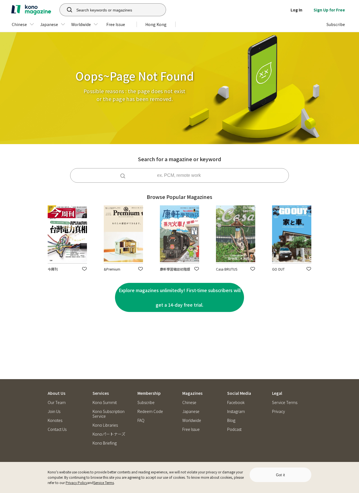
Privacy (278, 411)
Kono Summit (105, 402)
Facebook (236, 402)
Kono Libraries (105, 425)
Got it (280, 475)
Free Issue (191, 429)
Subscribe (146, 402)
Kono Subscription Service (109, 414)
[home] (31, 10)
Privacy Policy (76, 482)
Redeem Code (150, 411)
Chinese (189, 402)
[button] (84, 269)
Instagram (236, 411)
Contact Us (57, 429)
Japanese (190, 411)
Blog (231, 420)
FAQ (140, 420)
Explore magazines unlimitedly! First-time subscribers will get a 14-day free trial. (180, 297)
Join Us (54, 411)
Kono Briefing (105, 443)
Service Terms (103, 482)
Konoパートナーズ (109, 434)
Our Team (57, 402)
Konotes (55, 420)
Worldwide (191, 420)
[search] (66, 9)
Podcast (234, 429)
